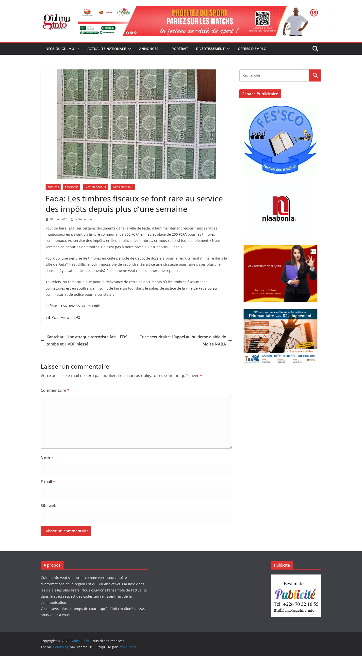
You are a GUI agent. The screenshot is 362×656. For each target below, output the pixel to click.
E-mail (48, 481)
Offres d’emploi (252, 48)
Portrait (180, 48)
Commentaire (55, 390)
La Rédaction (83, 219)
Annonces (148, 48)
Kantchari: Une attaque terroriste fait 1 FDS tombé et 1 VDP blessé (87, 340)
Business (53, 187)
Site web (48, 505)
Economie (71, 187)
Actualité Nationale (106, 48)
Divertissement (210, 48)
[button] (77, 48)
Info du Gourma (95, 187)
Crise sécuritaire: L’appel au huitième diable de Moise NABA (182, 340)
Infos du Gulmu (59, 48)
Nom (47, 457)
